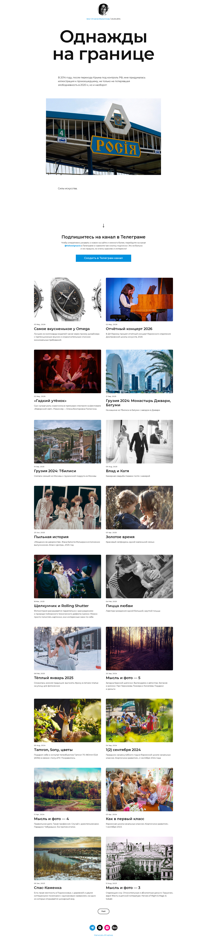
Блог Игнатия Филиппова (98, 19)
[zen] (100, 928)
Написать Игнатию (103, 935)
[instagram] (107, 928)
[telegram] (92, 928)
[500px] (115, 928)
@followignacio (73, 246)
